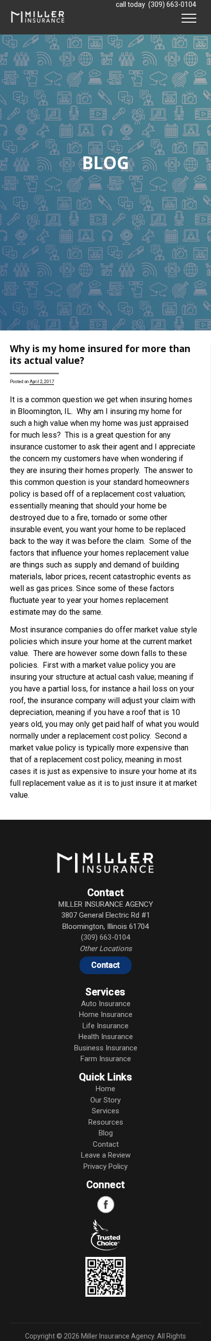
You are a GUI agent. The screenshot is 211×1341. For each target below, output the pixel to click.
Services (105, 1110)
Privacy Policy (105, 1166)
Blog (106, 1133)
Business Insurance (105, 1047)
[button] (189, 17)
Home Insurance (105, 1014)
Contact (105, 965)
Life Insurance (105, 1025)
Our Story (105, 1100)
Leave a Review (106, 1155)
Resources (105, 1122)
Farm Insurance (105, 1058)
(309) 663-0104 (172, 4)
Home (105, 1088)
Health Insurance (106, 1036)
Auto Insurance (106, 1003)
